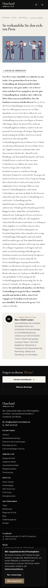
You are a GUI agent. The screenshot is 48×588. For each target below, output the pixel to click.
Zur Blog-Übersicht (15, 70)
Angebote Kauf (8, 458)
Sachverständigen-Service (13, 449)
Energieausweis (8, 496)
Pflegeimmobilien (9, 469)
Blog (4, 516)
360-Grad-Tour (8, 489)
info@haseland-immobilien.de (17, 422)
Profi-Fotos (7, 492)
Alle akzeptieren (14, 581)
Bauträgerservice (9, 445)
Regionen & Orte (9, 512)
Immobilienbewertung (11, 438)
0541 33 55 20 (43, 4)
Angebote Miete (9, 462)
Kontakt (5, 523)
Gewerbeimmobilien (10, 465)
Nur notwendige (14, 575)
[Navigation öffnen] (36, 4)
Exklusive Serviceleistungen (13, 442)
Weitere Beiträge (24, 387)
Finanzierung (7, 472)
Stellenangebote (9, 520)
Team (4, 505)
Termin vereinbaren (22, 379)
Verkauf (5, 435)
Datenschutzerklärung (14, 569)
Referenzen (7, 509)
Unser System (8, 482)
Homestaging (7, 485)
